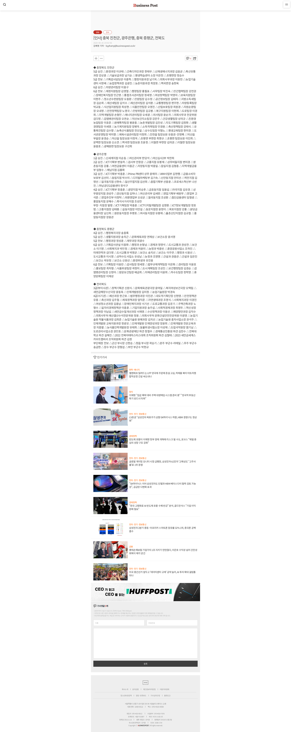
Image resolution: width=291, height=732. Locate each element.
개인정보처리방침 (149, 689)
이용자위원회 (164, 689)
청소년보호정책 (126, 695)
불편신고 (167, 695)
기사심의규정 (155, 695)
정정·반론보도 (141, 695)
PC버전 (145, 682)
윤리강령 (135, 689)
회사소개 (125, 689)
